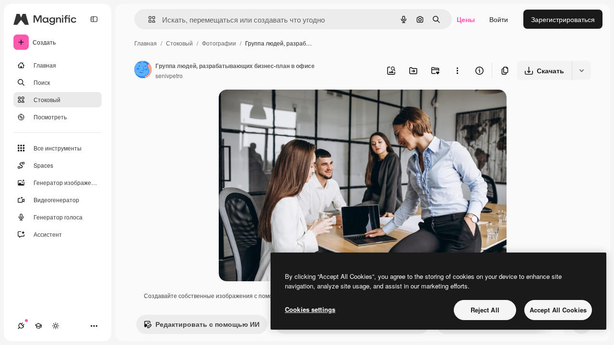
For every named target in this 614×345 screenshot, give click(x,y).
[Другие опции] (457, 70)
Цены (466, 19)
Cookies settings (310, 309)
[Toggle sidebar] (94, 19)
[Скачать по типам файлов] (581, 70)
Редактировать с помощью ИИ (207, 324)
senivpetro (169, 75)
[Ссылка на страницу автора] (143, 70)
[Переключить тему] (55, 326)
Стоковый (179, 43)
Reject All (485, 309)
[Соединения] (21, 326)
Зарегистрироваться (563, 19)
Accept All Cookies (558, 309)
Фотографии (219, 43)
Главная (145, 43)
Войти (498, 19)
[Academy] (38, 326)
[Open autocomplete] (148, 19)
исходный (283, 108)
